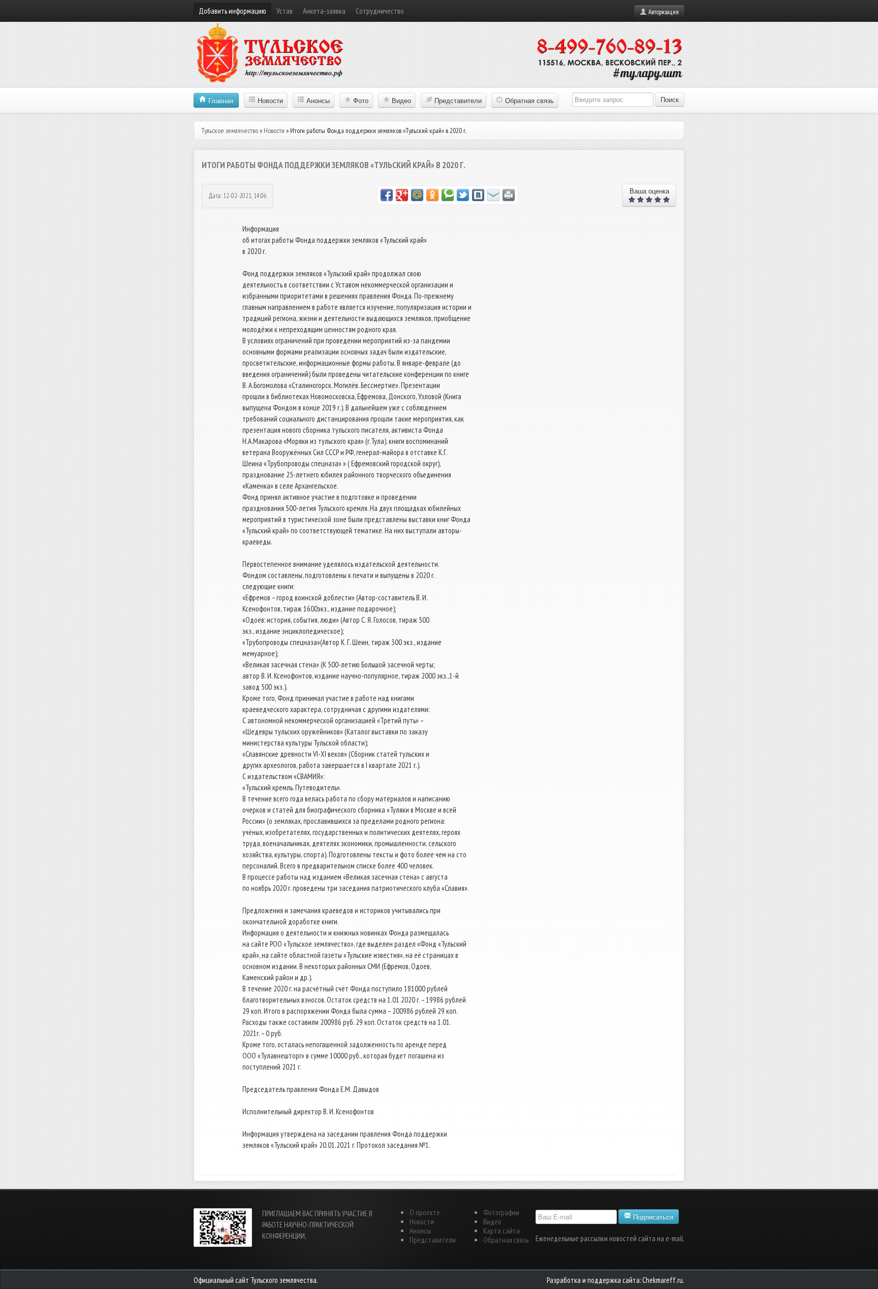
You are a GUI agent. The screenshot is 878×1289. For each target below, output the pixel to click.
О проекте (425, 1212)
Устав (284, 11)
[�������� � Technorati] (448, 195)
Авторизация (663, 12)
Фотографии (501, 1212)
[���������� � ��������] (478, 195)
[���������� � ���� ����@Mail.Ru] (417, 195)
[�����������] (509, 195)
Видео (400, 100)
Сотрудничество (380, 11)
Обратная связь (528, 100)
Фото (359, 100)
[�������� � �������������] (432, 195)
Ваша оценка (645, 195)
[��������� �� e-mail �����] (493, 195)
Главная (219, 100)
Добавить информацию (232, 11)
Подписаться (652, 1216)
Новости (269, 100)
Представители (457, 100)
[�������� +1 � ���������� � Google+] (402, 195)
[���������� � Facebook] (387, 195)
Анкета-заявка (324, 11)
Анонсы (317, 100)
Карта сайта (501, 1231)
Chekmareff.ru (662, 1280)
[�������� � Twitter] (463, 195)
